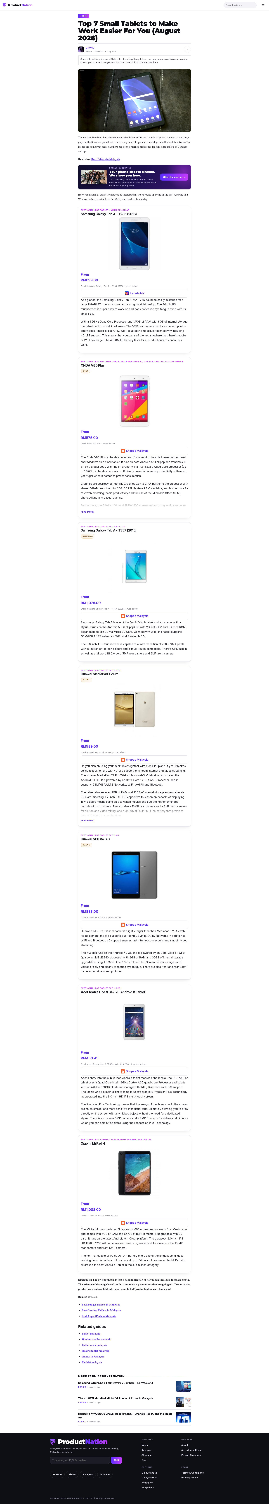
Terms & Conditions (192, 1472)
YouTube (57, 1474)
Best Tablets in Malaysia (105, 159)
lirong (90, 48)
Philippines (148, 1487)
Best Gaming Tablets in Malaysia (101, 1310)
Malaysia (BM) (149, 1477)
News (145, 1445)
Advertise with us (191, 1450)
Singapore (147, 1482)
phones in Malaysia (93, 1356)
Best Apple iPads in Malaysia (99, 1316)
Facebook (105, 1474)
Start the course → (174, 177)
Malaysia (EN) (149, 1472)
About (184, 1445)
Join (116, 1460)
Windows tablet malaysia (96, 1339)
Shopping (147, 1455)
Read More (87, 512)
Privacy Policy (189, 1477)
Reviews (146, 1450)
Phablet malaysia (92, 1362)
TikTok (72, 1474)
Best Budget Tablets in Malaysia (101, 1304)
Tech (144, 1460)
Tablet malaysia (91, 1333)
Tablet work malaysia (94, 1345)
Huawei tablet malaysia (95, 1351)
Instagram (88, 1474)
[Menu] (263, 5)
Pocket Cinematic (191, 1455)
